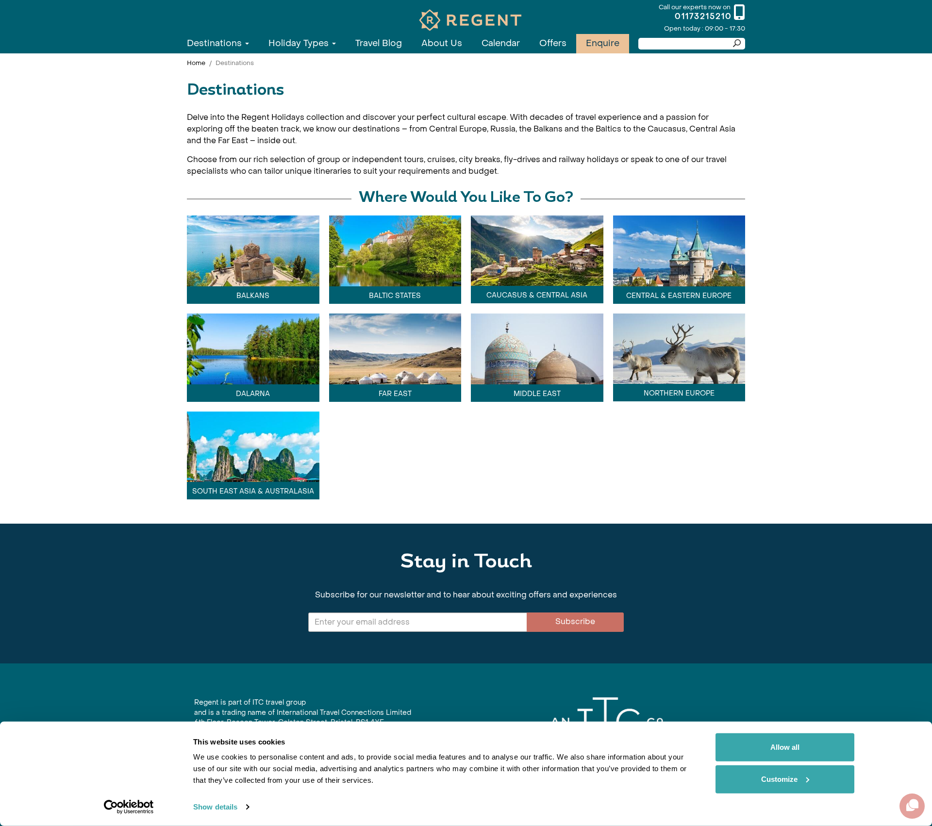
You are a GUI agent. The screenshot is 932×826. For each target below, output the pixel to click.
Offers (552, 43)
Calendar (501, 43)
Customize (779, 779)
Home (196, 63)
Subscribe (575, 621)
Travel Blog (378, 43)
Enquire (602, 43)
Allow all (784, 747)
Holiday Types (299, 43)
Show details (215, 807)
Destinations (215, 43)
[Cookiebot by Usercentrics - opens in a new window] (128, 807)
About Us (441, 43)
